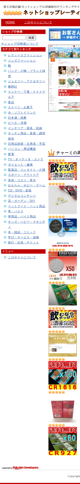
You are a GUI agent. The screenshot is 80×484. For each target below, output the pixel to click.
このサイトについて (38, 22)
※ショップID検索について (20, 43)
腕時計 (12, 86)
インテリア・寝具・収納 (25, 128)
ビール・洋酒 (17, 123)
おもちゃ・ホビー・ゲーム (26, 185)
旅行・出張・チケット (23, 242)
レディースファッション (25, 55)
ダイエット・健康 (20, 164)
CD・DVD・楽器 (20, 190)
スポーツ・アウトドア (23, 175)
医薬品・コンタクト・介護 (26, 169)
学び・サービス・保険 (23, 237)
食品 (11, 102)
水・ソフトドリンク (22, 112)
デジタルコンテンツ (22, 195)
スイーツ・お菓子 (20, 107)
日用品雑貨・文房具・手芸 (26, 143)
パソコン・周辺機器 (22, 149)
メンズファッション (22, 60)
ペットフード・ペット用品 (26, 206)
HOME (10, 22)
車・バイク (16, 211)
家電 (11, 154)
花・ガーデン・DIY (21, 201)
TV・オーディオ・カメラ (25, 159)
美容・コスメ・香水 (22, 180)
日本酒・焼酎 (17, 117)
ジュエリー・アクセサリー (26, 81)
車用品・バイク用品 (22, 216)
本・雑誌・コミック (22, 232)
